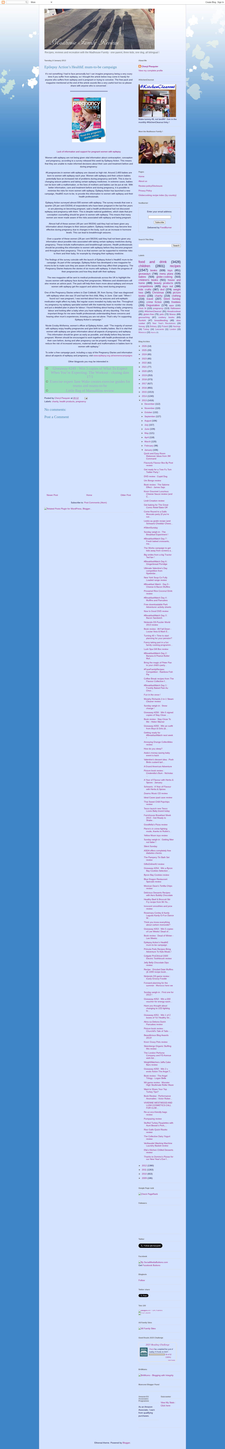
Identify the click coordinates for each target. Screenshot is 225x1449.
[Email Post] (86, 398)
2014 (144, 396)
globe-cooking (164, 276)
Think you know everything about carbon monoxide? (157, 923)
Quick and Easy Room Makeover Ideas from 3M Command (157, 456)
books (153, 270)
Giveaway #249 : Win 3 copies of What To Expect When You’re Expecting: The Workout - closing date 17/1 (90, 372)
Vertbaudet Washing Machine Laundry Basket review (158, 1144)
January (148, 450)
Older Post (126, 495)
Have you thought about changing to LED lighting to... (157, 1008)
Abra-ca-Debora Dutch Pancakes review (155, 1023)
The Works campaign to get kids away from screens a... (158, 549)
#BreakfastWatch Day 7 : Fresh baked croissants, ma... (156, 541)
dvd (162, 289)
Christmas (158, 292)
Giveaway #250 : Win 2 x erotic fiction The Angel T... (158, 1070)
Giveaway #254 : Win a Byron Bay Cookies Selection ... (158, 869)
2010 (144, 1174)
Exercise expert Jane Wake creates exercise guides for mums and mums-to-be (90, 384)
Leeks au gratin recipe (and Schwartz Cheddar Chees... (158, 522)
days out (167, 286)
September (150, 416)
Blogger (126, 1443)
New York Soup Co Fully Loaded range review (155, 578)
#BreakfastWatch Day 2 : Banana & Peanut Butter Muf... (157, 656)
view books (171, 1360)
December (149, 404)
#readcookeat (174, 311)
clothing (176, 295)
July (146, 425)
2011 (144, 1169)
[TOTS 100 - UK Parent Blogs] (151, 1310)
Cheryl (151, 1349)
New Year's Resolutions (163, 323)
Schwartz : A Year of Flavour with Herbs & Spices (157, 787)
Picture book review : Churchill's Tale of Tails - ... (158, 1029)
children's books (148, 280)
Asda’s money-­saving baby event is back (157, 754)
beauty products (163, 283)
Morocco (142, 332)
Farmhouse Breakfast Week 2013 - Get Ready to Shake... (157, 818)
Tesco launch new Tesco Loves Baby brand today (157, 809)
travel (150, 298)
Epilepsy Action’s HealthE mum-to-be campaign (156, 943)
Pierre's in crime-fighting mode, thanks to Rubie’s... (157, 830)
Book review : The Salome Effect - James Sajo (156, 485)
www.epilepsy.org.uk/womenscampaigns (112, 355)
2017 (144, 383)
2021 (144, 367)
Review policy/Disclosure (150, 186)
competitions (146, 286)
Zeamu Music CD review (156, 793)
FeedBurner (166, 227)
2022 (144, 362)
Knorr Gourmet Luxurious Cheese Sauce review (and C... (158, 494)
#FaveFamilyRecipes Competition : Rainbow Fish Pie (158, 672)
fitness (172, 314)
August (148, 420)
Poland (165, 326)
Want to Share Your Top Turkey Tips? (155, 1090)
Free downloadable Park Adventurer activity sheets (157, 605)
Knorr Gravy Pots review (155, 1042)
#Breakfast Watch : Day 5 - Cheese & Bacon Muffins (157, 585)
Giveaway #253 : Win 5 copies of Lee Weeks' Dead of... (158, 930)
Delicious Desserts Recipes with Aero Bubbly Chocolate (158, 893)
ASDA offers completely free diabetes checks (157, 851)
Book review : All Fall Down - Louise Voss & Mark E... (157, 630)
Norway (142, 326)
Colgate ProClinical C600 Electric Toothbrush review (158, 957)
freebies (176, 302)
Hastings (177, 326)
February (149, 445)
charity (55, 401)
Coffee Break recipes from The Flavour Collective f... (159, 679)
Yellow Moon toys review (156, 835)
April (146, 437)
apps (171, 305)
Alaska (153, 332)
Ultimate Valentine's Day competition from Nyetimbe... (155, 571)
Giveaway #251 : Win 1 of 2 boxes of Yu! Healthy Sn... (157, 1016)
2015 (144, 392)
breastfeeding (161, 320)
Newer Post (52, 495)
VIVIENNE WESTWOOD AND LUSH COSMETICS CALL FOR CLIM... (158, 1105)
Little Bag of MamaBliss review (90, 391)
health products (67, 401)
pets (162, 314)
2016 (144, 388)
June (147, 429)
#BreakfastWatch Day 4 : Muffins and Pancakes (156, 599)
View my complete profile (151, 70)
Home (89, 495)
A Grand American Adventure (158, 766)
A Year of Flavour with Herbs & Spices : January (158, 781)
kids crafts (145, 289)
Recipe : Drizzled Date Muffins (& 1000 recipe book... (158, 970)
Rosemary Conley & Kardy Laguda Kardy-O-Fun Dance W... (159, 915)
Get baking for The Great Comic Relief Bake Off (156, 506)
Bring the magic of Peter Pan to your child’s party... (158, 663)
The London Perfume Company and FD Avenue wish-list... (157, 1055)
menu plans (166, 273)
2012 (144, 1165)
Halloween (176, 308)
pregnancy (81, 401)
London (173, 329)
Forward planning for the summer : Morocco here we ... (158, 985)
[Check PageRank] (148, 1194)
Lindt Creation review (154, 500)
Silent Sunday (172, 298)
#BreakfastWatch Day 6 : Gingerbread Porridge (156, 562)
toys (170, 270)
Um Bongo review (152, 480)
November (149, 408)
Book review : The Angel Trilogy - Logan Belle (155, 1077)
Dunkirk (142, 320)
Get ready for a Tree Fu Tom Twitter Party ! (158, 470)
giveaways (145, 273)
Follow (142, 1280)
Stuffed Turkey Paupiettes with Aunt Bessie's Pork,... (158, 1124)
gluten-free (148, 314)
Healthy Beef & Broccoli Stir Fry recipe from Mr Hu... (157, 900)
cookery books (166, 317)
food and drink (153, 262)
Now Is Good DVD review (156, 611)
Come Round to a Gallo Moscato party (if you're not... (156, 514)
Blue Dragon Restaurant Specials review (155, 880)
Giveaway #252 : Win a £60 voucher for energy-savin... (158, 1000)
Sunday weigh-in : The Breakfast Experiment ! (156, 533)
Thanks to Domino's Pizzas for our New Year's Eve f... (158, 1157)
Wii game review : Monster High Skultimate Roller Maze (159, 1083)
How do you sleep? (153, 748)
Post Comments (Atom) (95, 502)
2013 (144, 400)
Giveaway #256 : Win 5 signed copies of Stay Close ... (158, 713)
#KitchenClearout (153, 311)
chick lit (142, 308)
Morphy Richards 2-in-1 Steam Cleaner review (159, 700)
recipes (175, 266)
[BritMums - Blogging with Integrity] (156, 1375)
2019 (144, 375)
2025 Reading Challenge (157, 1344)
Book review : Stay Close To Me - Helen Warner (157, 720)
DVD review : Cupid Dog (155, 476)
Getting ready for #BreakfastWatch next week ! (158, 735)
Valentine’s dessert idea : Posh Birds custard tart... (159, 760)
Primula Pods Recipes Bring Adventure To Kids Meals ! (157, 950)
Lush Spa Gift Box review (156, 649)
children (144, 266)
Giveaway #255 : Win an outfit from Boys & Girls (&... (158, 727)
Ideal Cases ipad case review (158, 797)
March (147, 441)
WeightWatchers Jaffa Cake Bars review (157, 1063)
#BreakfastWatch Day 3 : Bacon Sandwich (156, 616)
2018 (144, 379)
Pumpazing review (153, 1118)
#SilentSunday (151, 527)
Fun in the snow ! (152, 694)
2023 (144, 358)
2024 (144, 354)
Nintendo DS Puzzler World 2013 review (157, 623)
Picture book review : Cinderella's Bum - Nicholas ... (158, 773)
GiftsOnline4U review (154, 864)
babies (142, 276)
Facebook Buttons (151, 1265)
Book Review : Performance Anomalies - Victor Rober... (158, 1097)
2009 (144, 1178)
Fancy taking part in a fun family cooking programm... (158, 643)
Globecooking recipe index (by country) (157, 195)
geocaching (144, 317)
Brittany (153, 326)
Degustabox (153, 305)
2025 (144, 350)
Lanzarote (159, 329)
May (146, 433)
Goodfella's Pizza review (155, 824)
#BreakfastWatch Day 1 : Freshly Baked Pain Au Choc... (156, 688)
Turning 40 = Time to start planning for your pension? (158, 636)
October (148, 412)
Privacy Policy (145, 190)
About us (143, 181)
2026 (144, 346)
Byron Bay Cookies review (156, 875)
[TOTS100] (144, 1312)
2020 (144, 371)
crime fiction (154, 302)
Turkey (146, 329)
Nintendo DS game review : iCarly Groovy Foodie (157, 977)
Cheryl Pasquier (150, 66)
